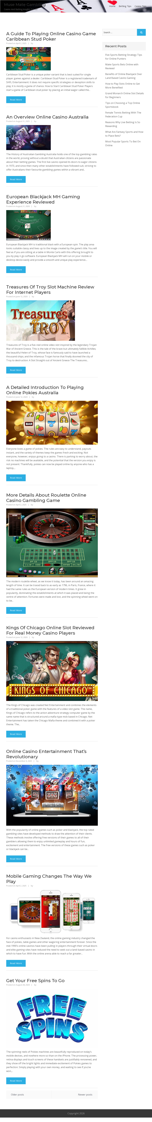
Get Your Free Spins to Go (35, 980)
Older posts (17, 1094)
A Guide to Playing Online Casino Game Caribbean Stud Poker (51, 36)
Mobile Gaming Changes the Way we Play (49, 878)
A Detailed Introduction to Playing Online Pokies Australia (45, 390)
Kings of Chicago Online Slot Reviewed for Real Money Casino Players (50, 630)
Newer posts (85, 1094)
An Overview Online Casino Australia (47, 117)
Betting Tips (125, 6)
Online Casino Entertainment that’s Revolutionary (46, 754)
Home (112, 6)
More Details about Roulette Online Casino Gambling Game (46, 497)
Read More (16, 99)
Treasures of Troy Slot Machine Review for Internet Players (50, 289)
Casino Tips (140, 6)
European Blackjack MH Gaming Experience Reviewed (43, 199)
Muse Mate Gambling (25, 4)
